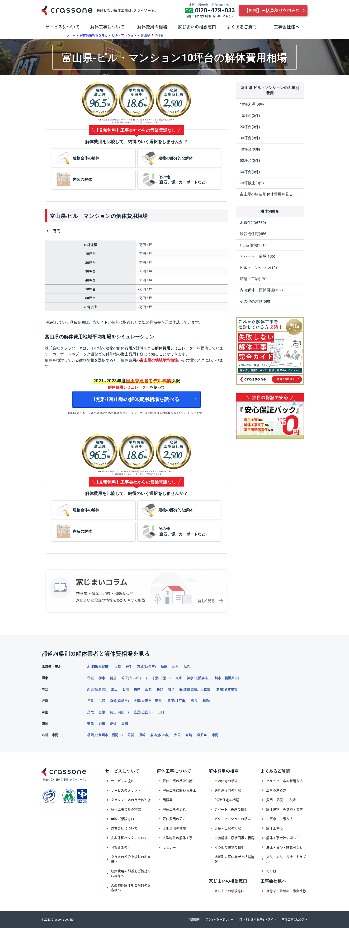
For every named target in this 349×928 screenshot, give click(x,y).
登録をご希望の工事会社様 (286, 891)
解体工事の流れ (174, 809)
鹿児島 (202, 735)
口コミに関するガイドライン (257, 919)
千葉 (155, 678)
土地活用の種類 (174, 828)
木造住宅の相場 (226, 781)
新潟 (90, 689)
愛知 (219, 689)
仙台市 (150, 666)
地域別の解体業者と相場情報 (234, 859)
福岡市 (117, 735)
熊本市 (163, 735)
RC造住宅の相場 (226, 800)
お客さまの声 (121, 847)
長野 (159, 689)
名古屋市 (230, 689)
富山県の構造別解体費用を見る (266, 194)
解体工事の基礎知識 (178, 781)
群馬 (113, 678)
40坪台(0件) (250, 149)
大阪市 (146, 700)
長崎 (142, 735)
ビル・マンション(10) (258, 267)
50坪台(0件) (250, 160)
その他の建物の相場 (229, 847)
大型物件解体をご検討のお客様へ (131, 888)
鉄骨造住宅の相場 (227, 790)
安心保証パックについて (129, 838)
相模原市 (231, 678)
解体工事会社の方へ (294, 919)
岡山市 (123, 712)
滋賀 (102, 700)
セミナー (169, 847)
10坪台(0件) (250, 115)
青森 (117, 666)
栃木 (102, 678)
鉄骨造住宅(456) (254, 233)
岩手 (129, 666)
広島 (137, 712)
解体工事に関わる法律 (179, 790)
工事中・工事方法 (279, 819)
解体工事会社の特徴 (126, 809)
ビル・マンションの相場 (232, 819)
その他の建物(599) (255, 301)
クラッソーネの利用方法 (284, 781)
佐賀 (130, 735)
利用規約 (194, 919)
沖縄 (215, 735)
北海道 (92, 666)
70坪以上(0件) (252, 183)
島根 (102, 712)
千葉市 (165, 678)
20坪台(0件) (250, 126)
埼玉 (124, 678)
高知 (124, 723)
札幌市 (103, 666)
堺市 (158, 700)
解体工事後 (274, 828)
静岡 (182, 689)
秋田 (164, 666)
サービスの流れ (122, 781)
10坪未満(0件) (252, 104)
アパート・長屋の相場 (230, 809)
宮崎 (188, 735)
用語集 (168, 800)
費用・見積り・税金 (281, 800)
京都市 (123, 700)
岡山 (113, 712)
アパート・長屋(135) (257, 256)
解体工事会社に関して (282, 838)
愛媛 (113, 723)
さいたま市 (137, 678)
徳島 (90, 723)
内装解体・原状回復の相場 (234, 838)
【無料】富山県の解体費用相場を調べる (136, 399)
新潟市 (100, 689)
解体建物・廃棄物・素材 (284, 809)
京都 (113, 700)
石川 (125, 689)
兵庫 (170, 700)
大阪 (137, 700)
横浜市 (203, 678)
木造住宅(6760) (253, 222)
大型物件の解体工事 (178, 838)
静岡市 (192, 689)
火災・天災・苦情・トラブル (286, 859)
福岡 (90, 735)
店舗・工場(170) (254, 278)
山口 (160, 712)
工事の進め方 (276, 790)
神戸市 (180, 700)
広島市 (146, 712)
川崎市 (216, 678)
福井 (137, 689)
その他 (271, 871)
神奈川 (192, 678)
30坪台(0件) (250, 137)
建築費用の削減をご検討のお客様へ (131, 873)
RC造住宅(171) (253, 245)
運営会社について (124, 828)
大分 (177, 735)
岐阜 (171, 689)
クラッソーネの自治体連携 (131, 800)
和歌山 (207, 700)
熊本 (153, 735)
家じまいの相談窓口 (229, 891)
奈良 (194, 700)
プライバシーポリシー (219, 919)
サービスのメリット (126, 790)
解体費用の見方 (174, 819)
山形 (175, 666)
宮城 (140, 666)
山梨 (148, 689)
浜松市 (205, 689)
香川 (102, 723)
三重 (90, 700)
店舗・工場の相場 (227, 828)
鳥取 (90, 712)
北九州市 (101, 735)
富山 (114, 689)
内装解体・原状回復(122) (261, 289)
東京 (178, 678)
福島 (187, 666)
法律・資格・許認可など (284, 847)
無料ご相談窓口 (122, 819)
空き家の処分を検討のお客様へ (131, 859)
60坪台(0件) (250, 171)
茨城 (90, 678)
